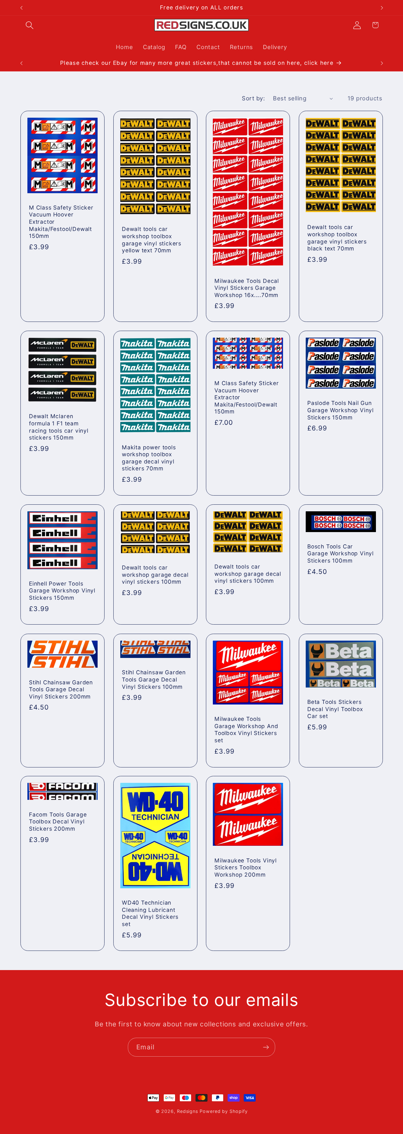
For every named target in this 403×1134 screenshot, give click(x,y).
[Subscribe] (266, 1047)
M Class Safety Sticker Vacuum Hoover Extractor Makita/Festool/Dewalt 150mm (61, 221)
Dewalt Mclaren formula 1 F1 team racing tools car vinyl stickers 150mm (58, 427)
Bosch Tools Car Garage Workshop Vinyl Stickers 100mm (340, 553)
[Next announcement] (382, 7)
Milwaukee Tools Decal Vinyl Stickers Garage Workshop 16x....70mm (246, 288)
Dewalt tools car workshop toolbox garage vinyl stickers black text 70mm (337, 238)
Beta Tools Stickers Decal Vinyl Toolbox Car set (335, 709)
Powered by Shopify (223, 1111)
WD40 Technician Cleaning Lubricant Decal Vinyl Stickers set (150, 913)
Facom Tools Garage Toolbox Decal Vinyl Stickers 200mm (58, 821)
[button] (29, 25)
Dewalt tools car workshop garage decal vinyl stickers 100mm (155, 574)
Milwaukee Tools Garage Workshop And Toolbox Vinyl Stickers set (246, 730)
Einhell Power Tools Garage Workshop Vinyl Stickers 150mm (62, 590)
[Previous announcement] (21, 7)
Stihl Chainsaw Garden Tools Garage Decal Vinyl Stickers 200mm (61, 689)
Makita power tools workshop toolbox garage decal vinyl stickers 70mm (149, 458)
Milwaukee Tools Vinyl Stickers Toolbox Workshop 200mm (245, 867)
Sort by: (253, 98)
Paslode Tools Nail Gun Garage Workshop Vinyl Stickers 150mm (340, 410)
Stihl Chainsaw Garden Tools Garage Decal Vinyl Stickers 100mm (154, 679)
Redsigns (187, 1111)
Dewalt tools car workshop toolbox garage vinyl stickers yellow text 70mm (151, 240)
